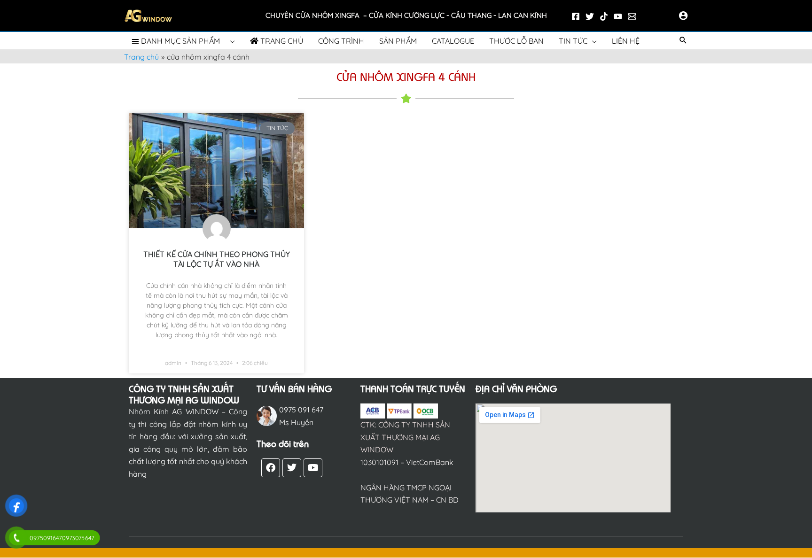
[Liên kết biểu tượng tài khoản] (683, 15)
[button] (683, 40)
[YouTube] (618, 16)
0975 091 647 (301, 409)
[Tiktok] (604, 16)
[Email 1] (632, 16)
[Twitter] (590, 16)
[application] (230, 41)
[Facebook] (575, 16)
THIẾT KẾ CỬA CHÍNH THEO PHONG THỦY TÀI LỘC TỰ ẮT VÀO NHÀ (216, 259)
